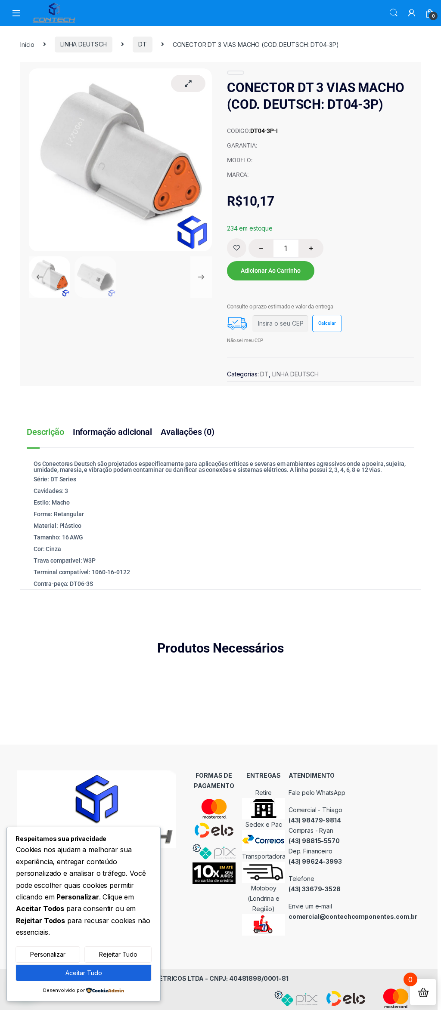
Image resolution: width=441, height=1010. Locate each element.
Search (393, 13)
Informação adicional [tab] (112, 432)
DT (142, 44)
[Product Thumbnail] (188, 83)
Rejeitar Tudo (118, 954)
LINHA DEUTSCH (83, 44)
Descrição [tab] (45, 432)
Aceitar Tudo (83, 972)
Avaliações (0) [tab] (187, 432)
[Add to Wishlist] (236, 248)
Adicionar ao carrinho (271, 270)
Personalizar (47, 954)
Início (27, 44)
